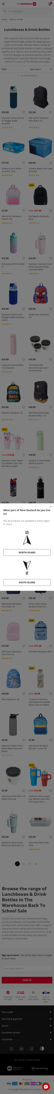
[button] (46, 1087)
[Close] (50, 506)
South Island (27, 582)
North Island (27, 552)
